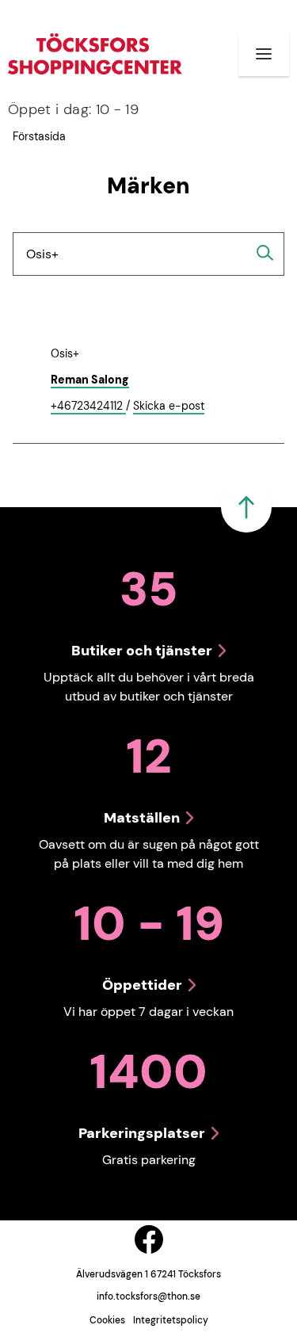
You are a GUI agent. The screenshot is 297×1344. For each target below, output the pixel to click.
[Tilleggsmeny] (263, 54)
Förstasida (39, 136)
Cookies (107, 1320)
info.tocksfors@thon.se (148, 1296)
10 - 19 (73, 109)
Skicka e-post (168, 406)
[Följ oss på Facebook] (149, 1239)
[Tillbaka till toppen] (246, 507)
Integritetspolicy (170, 1320)
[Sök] (265, 252)
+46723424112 (88, 406)
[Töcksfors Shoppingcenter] (95, 53)
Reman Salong (90, 379)
